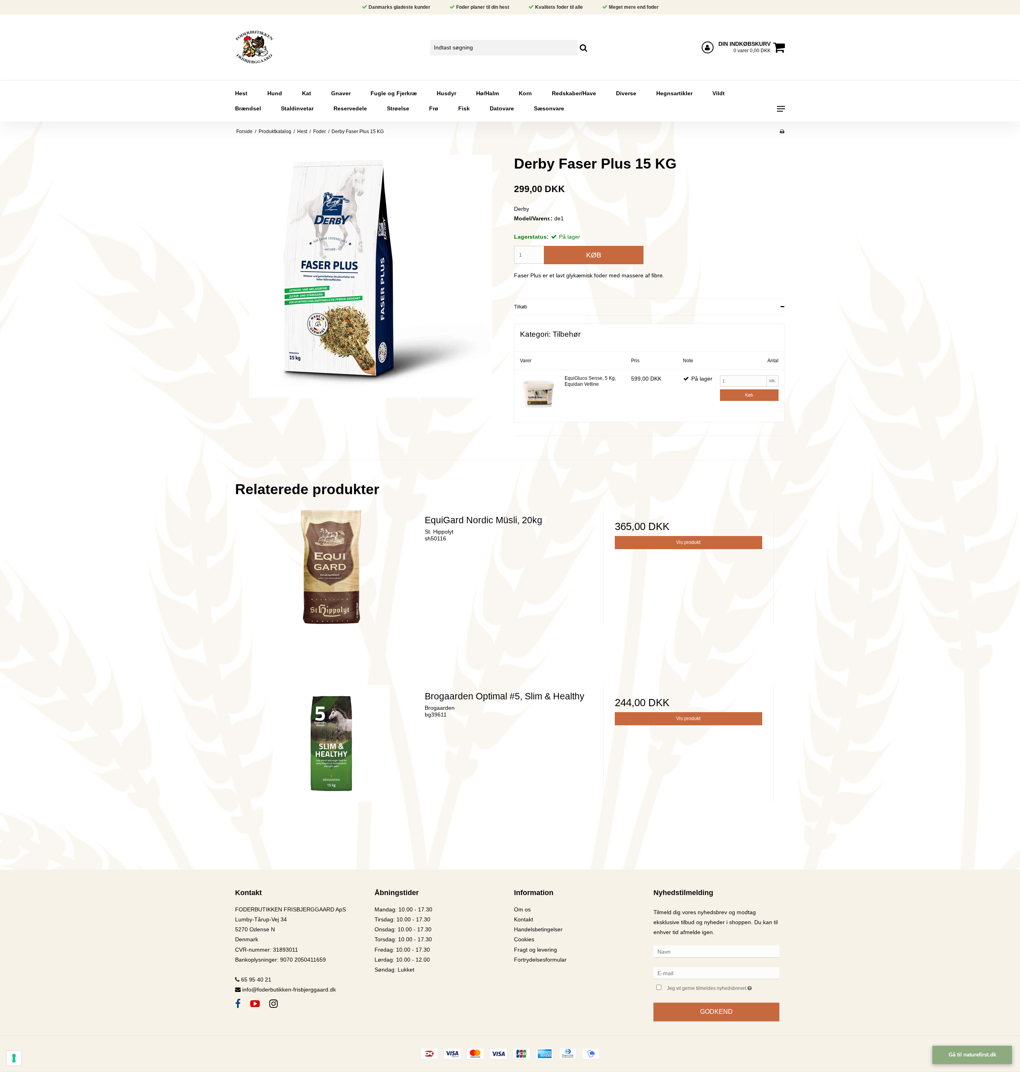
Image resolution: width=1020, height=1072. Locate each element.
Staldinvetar (297, 108)
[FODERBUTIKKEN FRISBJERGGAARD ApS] (277, 47)
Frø (433, 108)
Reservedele (350, 108)
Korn (525, 93)
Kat (306, 93)
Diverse (626, 93)
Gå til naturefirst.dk (972, 1055)
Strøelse (398, 108)
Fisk (464, 108)
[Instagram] (273, 1003)
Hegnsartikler (674, 93)
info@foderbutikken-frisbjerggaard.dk (289, 989)
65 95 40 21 (255, 979)
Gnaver (341, 93)
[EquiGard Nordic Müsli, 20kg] (331, 594)
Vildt (718, 93)
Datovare (502, 108)
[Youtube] (255, 1003)
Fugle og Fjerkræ (394, 93)
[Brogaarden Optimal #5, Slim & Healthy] (331, 770)
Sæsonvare (549, 108)
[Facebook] (238, 1003)
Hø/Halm (487, 93)
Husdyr (446, 93)
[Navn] (716, 951)
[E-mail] (716, 973)
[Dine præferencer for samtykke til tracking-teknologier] (14, 1058)
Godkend (716, 1011)
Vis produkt (688, 542)
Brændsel (248, 108)
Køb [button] (593, 255)
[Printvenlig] (782, 131)
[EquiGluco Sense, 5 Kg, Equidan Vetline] (538, 393)
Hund (274, 93)
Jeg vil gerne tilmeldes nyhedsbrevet (723, 986)
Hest (241, 93)
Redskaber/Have (574, 93)
